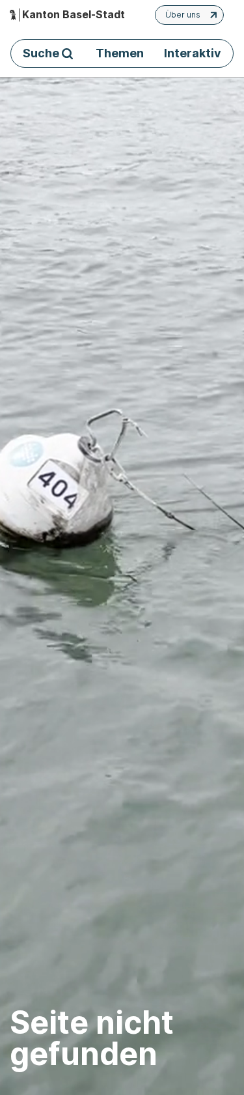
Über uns (182, 15)
